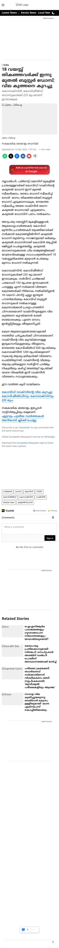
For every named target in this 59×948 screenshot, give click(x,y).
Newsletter (24, 427)
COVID (39, 492)
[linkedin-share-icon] (23, 157)
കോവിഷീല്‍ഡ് (9, 497)
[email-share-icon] (29, 157)
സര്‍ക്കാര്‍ (7, 492)
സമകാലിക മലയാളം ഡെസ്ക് (20, 143)
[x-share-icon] (10, 157)
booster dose (8, 503)
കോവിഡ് (29, 492)
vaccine (18, 492)
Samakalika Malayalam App (30, 443)
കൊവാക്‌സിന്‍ (26, 497)
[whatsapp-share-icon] (4, 157)
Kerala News (28, 12)
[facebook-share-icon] (17, 157)
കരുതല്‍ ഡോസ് (25, 503)
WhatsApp (49, 437)
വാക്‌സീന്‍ (40, 497)
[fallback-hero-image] (12, 631)
